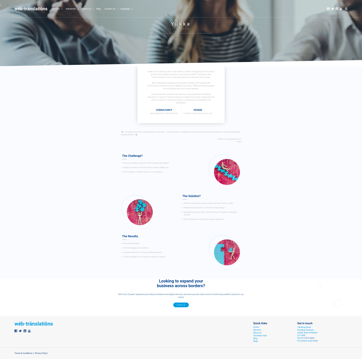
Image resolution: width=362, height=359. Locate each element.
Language (125, 9)
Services (55, 9)
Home (256, 327)
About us (86, 9)
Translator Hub (260, 335)
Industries (71, 9)
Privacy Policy (41, 353)
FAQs (255, 341)
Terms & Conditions (23, 353)
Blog (98, 9)
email (315, 341)
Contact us (110, 9)
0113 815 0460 (307, 338)
